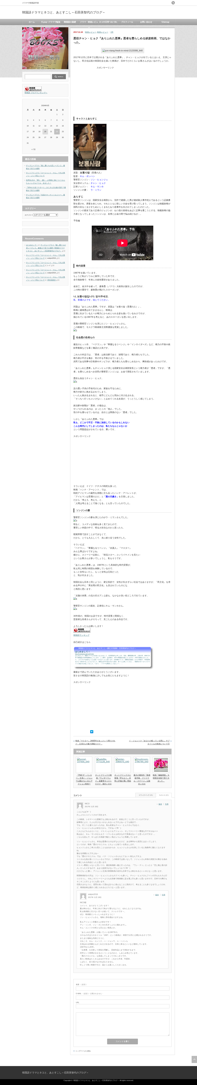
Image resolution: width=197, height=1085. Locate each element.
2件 (112, 32)
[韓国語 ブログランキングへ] (33, 90)
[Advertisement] (122, 90)
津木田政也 (51, 280)
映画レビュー (90, 32)
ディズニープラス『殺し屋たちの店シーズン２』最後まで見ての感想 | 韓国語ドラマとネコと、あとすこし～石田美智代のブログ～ (46, 248)
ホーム (32, 22)
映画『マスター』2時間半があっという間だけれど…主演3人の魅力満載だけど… (95, 742)
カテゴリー (29, 215)
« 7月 (34, 149)
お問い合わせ (146, 22)
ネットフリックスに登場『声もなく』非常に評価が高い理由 (122, 778)
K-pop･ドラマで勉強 (50, 22)
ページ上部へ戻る (194, 1059)
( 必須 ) (81, 984)
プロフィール (127, 22)
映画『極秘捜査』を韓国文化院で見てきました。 (161, 778)
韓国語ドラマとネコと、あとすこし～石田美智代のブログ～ (63, 12)
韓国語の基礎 (70, 22)
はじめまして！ (32, 245)
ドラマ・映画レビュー (89, 23)
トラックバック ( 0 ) (146, 795)
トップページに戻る (83, 1051)
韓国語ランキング (81, 635)
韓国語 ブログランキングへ (36, 93)
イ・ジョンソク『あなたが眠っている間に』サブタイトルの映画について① (149, 742)
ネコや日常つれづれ (108, 22)
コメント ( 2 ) (163, 795)
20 (45, 131)
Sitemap (165, 22)
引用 (166, 804)
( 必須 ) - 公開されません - (89, 993)
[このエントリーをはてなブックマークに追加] (91, 732)
